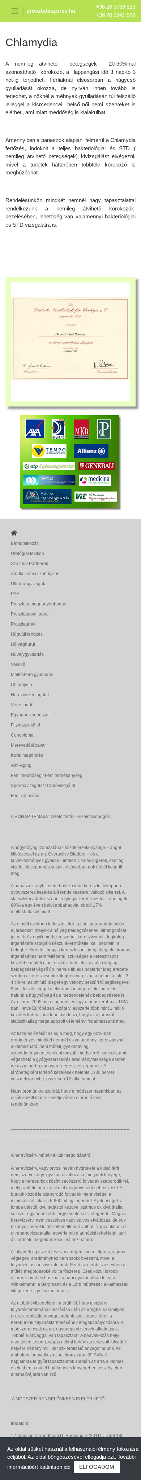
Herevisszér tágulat (30, 694)
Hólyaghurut (23, 644)
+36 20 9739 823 (115, 7)
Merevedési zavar (28, 745)
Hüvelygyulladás (27, 654)
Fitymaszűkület (25, 725)
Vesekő (18, 664)
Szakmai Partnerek (29, 563)
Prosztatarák (23, 624)
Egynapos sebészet (30, 714)
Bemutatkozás (25, 543)
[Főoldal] (14, 533)
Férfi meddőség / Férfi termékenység (46, 775)
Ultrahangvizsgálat (29, 583)
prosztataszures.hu (50, 11)
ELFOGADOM (96, 1467)
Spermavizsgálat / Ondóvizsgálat (43, 785)
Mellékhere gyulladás (32, 674)
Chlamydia (21, 684)
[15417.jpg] (70, 341)
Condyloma (22, 735)
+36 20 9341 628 (115, 15)
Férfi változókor (26, 795)
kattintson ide (54, 1467)
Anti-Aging (21, 765)
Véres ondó (22, 704)
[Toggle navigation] (15, 11)
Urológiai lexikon (27, 553)
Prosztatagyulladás (29, 614)
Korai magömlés (27, 755)
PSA (15, 593)
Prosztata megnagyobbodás (38, 603)
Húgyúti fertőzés (27, 634)
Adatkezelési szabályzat (34, 573)
